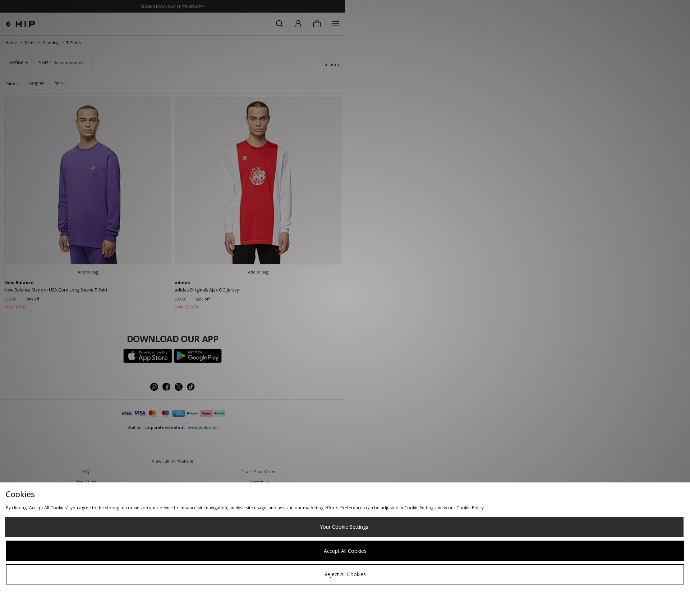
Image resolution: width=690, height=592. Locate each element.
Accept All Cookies (345, 550)
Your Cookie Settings (344, 526)
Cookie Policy (470, 508)
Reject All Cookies (345, 574)
